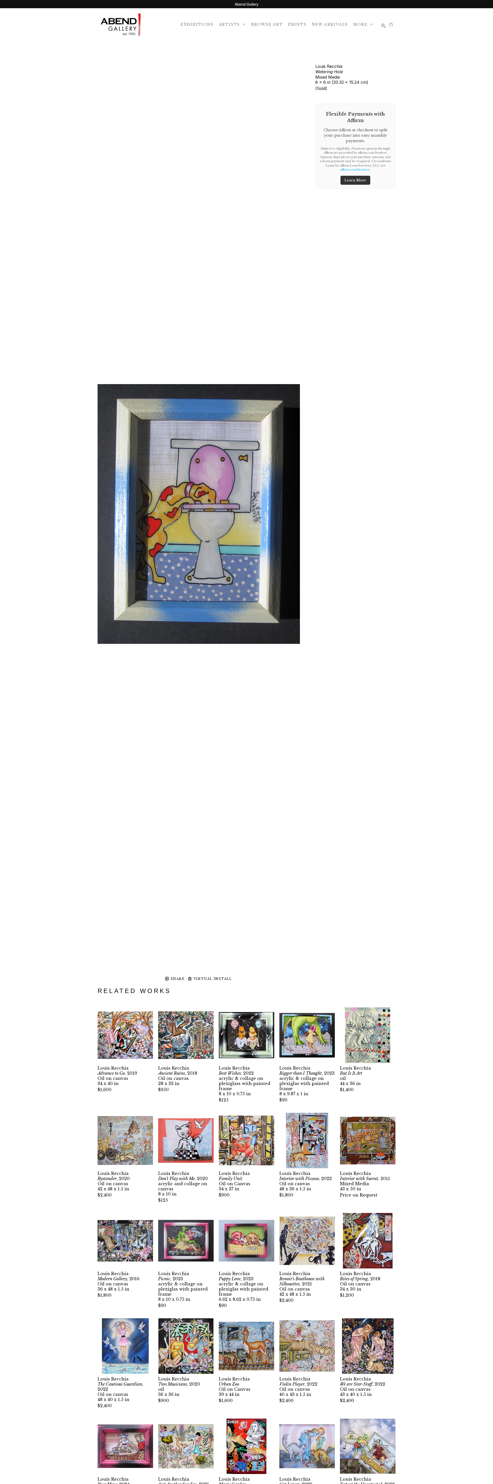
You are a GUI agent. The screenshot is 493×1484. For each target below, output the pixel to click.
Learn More (355, 180)
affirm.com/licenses (355, 169)
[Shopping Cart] (391, 24)
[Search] (383, 26)
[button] (232, 24)
